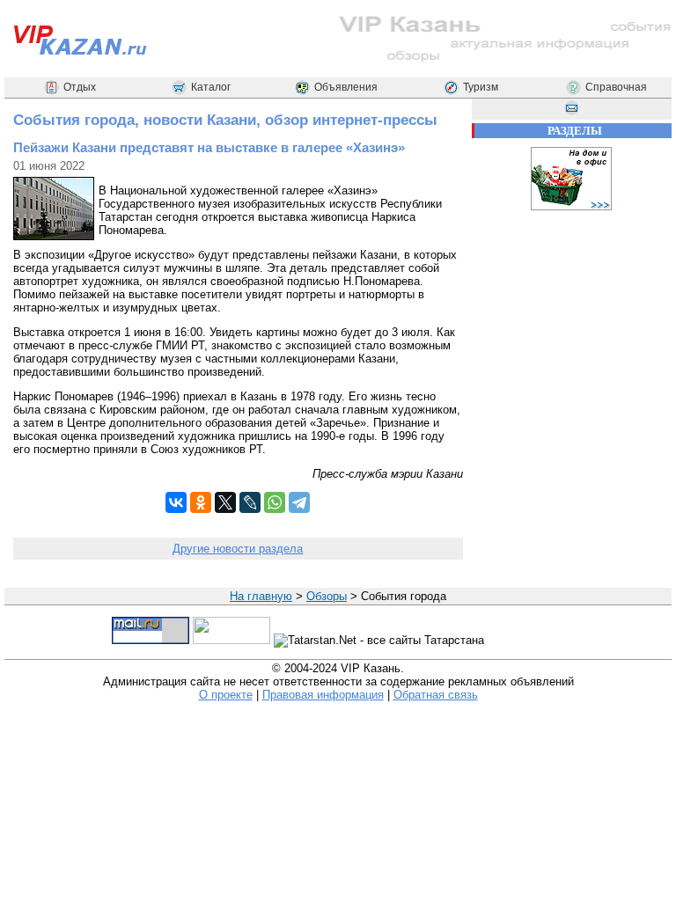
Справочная (616, 87)
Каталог (211, 87)
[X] (225, 502)
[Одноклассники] (200, 502)
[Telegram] (299, 502)
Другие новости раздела (238, 548)
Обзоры (326, 596)
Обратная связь (435, 694)
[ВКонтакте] (176, 502)
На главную (261, 596)
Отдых (79, 87)
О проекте (226, 694)
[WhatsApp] (274, 502)
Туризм (480, 87)
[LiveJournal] (250, 502)
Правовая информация (323, 694)
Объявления (346, 87)
